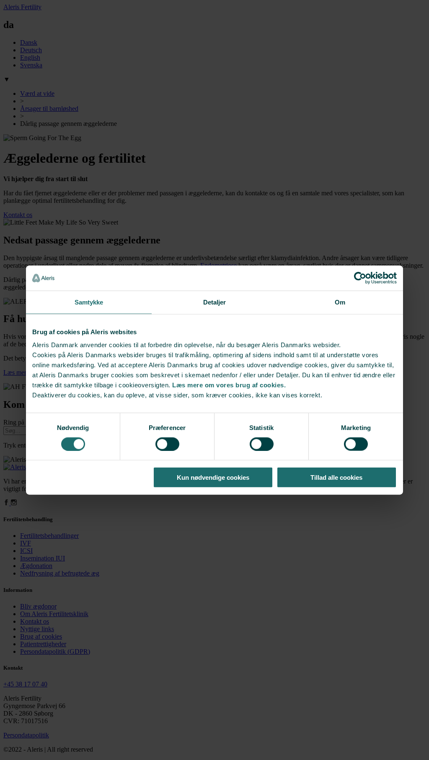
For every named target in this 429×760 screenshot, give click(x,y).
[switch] (167, 443)
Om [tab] (340, 301)
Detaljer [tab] (214, 301)
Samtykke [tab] (89, 301)
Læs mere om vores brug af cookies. (229, 385)
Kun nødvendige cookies (213, 477)
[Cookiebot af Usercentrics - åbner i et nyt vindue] (360, 277)
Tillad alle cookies (336, 477)
